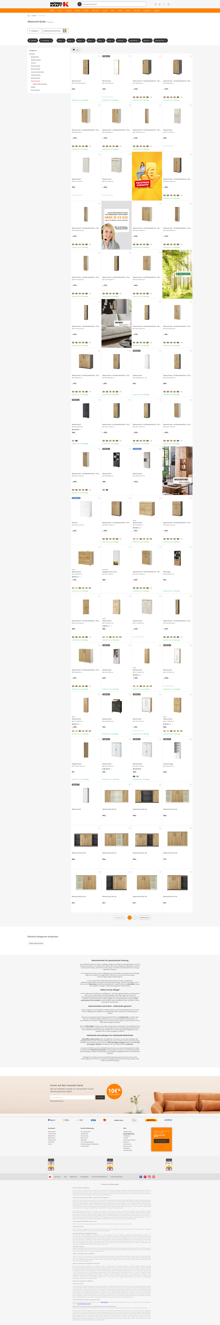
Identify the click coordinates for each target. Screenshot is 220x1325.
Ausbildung (126, 1148)
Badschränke (35, 57)
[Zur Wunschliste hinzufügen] (99, 56)
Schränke (32, 54)
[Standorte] (155, 4)
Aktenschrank (75, 54)
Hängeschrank (75, 737)
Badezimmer (51, 1138)
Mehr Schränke (35, 69)
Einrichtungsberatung (87, 1142)
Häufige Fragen (127, 1131)
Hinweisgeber (84, 1177)
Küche (50, 1144)
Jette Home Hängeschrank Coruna (111, 545)
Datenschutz (73, 1177)
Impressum (57, 1177)
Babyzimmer (51, 1136)
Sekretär (73, 496)
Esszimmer (51, 1142)
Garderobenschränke (37, 72)
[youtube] (153, 1176)
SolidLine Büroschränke (52, 31)
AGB (65, 1177)
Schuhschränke (35, 66)
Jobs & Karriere (127, 1146)
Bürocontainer (35, 90)
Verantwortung (127, 1150)
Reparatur (126, 1142)
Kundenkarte (84, 1134)
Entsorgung (126, 1136)
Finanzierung (84, 1136)
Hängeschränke (35, 75)
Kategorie (34, 31)
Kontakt (125, 1138)
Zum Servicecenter (161, 1141)
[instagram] (149, 1176)
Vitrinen (33, 63)
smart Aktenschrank (138, 496)
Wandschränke (35, 78)
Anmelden (100, 1097)
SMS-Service (84, 1138)
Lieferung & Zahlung (129, 1140)
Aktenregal (165, 545)
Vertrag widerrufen (128, 1134)
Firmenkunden (85, 1146)
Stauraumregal (166, 737)
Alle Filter (33, 40)
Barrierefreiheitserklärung (99, 1177)
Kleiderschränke (36, 60)
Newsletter (84, 1140)
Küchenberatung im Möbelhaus (90, 1144)
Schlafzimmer (52, 1134)
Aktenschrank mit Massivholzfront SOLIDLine (145, 54)
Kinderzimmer (52, 1140)
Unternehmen (127, 1144)
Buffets (33, 87)
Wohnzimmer (52, 1131)
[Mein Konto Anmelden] (159, 4)
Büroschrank (105, 54)
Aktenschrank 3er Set (168, 826)
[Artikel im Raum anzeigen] (75, 50)
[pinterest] (145, 1176)
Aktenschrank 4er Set (107, 782)
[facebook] (140, 1176)
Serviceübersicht (85, 1131)
